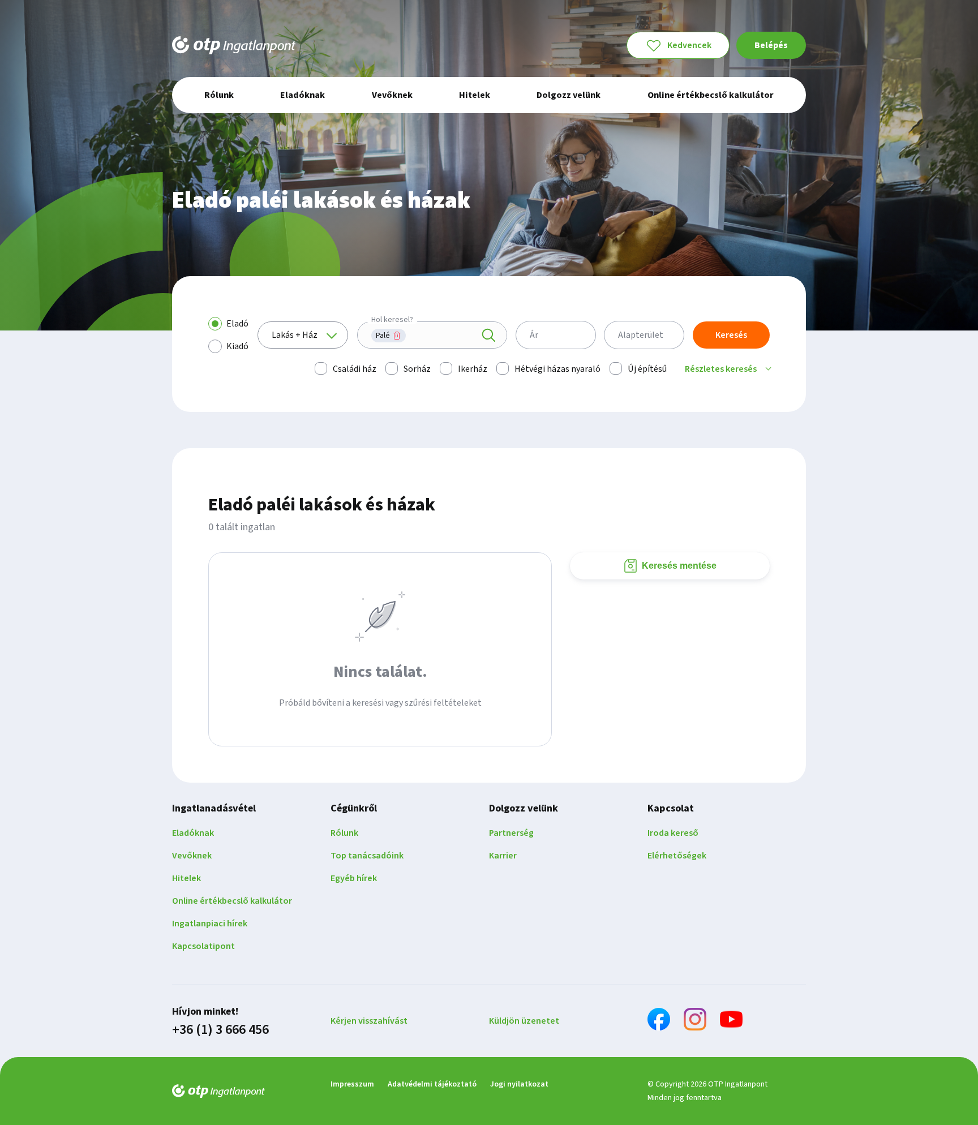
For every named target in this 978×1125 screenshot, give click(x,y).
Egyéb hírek (354, 878)
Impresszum (352, 1084)
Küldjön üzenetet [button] (524, 1021)
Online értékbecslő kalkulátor (232, 901)
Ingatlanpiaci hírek (209, 923)
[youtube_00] (731, 1021)
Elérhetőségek (676, 855)
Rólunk (344, 833)
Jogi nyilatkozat (519, 1084)
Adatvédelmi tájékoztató (432, 1084)
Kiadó (237, 346)
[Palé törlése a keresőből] (396, 335)
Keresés (731, 335)
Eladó (237, 323)
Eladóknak (193, 833)
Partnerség (511, 833)
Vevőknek (192, 855)
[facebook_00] (658, 1021)
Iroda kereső (672, 833)
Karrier (503, 855)
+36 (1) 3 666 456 (220, 1030)
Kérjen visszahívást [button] (369, 1021)
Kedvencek (689, 45)
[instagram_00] (695, 1021)
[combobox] (432, 335)
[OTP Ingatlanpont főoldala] (233, 45)
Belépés (771, 45)
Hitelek (186, 878)
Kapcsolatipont (203, 946)
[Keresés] (488, 335)
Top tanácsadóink (367, 855)
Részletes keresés (721, 369)
